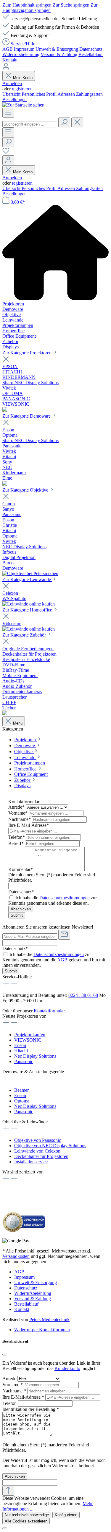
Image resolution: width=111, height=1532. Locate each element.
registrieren (22, 88)
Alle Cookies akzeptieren (26, 1521)
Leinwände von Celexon (37, 1150)
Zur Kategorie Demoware (27, 415)
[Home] (55, 253)
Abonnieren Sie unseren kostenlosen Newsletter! (47, 926)
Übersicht (12, 94)
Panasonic (23, 1061)
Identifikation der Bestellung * (30, 1409)
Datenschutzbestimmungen (64, 897)
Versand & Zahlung (59, 54)
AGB (7, 49)
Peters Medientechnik (49, 1319)
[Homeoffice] (28, 628)
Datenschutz (90, 49)
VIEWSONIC (27, 1040)
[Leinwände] (28, 603)
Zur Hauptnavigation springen (49, 7)
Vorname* (18, 813)
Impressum (24, 49)
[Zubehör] (4, 713)
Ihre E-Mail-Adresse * (23, 1397)
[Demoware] (4, 484)
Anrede (9, 1378)
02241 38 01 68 (83, 995)
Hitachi (21, 1050)
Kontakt (9, 59)
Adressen (66, 94)
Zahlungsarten (89, 94)
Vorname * (13, 1384)
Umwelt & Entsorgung (57, 49)
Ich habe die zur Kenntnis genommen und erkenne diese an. (52, 900)
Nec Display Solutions (35, 1056)
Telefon (10, 1403)
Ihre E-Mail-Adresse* (28, 825)
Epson (20, 1045)
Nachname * (14, 1390)
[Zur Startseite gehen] (23, 104)
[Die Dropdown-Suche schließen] (77, 122)
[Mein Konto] (5, 68)
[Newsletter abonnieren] (64, 935)
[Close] (4, 1528)
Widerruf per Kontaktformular (42, 1329)
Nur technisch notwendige (27, 1515)
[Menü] (8, 113)
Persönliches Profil (39, 94)
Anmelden (12, 83)
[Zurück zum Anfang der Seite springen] (8, 1491)
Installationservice (31, 1161)
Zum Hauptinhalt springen (27, 4)
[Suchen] (64, 122)
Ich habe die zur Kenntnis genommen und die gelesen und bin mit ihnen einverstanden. (53, 960)
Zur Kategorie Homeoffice (27, 609)
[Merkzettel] (5, 152)
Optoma (21, 1100)
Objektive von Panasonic (37, 1140)
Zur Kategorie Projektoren (27, 352)
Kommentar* (21, 869)
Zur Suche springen (72, 4)
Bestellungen (14, 99)
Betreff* (16, 843)
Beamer (21, 1090)
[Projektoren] (4, 410)
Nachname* (20, 819)
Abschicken (21, 909)
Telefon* (17, 837)
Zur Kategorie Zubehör (24, 634)
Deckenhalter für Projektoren (41, 1156)
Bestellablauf (90, 54)
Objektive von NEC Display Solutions (50, 1145)
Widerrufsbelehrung (20, 54)
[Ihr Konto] (8, 160)
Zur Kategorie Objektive (25, 489)
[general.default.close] (4, 1354)
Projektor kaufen (29, 1034)
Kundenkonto (67, 1368)
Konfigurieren (66, 1515)
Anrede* (17, 807)
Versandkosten (16, 1256)
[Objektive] (30, 573)
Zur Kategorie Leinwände (27, 579)
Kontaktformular (49, 1010)
